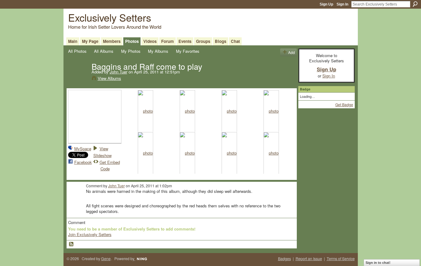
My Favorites (187, 51)
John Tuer (118, 72)
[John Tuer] (78, 79)
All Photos (77, 51)
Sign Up (326, 4)
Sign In (342, 4)
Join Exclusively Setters (90, 234)
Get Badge (344, 104)
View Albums (109, 78)
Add (291, 52)
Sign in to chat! (378, 262)
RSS (71, 244)
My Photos (131, 51)
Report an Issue (309, 258)
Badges (284, 258)
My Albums (158, 51)
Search (415, 4)
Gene (106, 258)
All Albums (103, 51)
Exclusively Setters (109, 17)
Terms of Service (341, 258)
